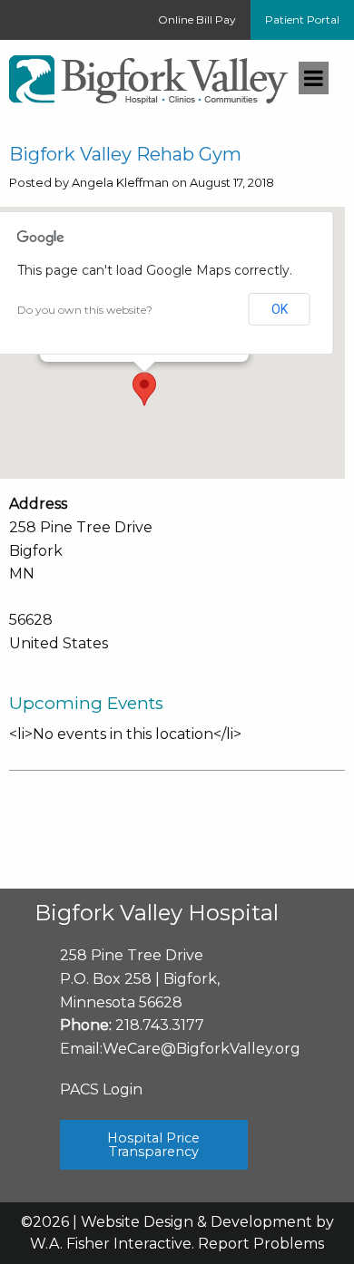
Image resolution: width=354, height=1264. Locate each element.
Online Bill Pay (197, 19)
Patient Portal (302, 19)
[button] (144, 389)
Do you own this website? (84, 309)
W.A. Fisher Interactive (111, 1243)
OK (279, 309)
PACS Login (101, 1089)
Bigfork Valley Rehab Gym (125, 154)
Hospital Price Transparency (153, 1144)
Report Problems (261, 1243)
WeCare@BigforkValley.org (201, 1048)
